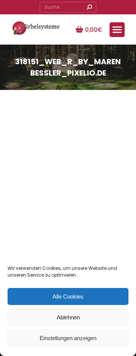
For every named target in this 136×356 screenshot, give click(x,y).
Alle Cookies (68, 296)
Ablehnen (68, 317)
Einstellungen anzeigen (68, 338)
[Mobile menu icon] (117, 29)
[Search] (89, 7)
